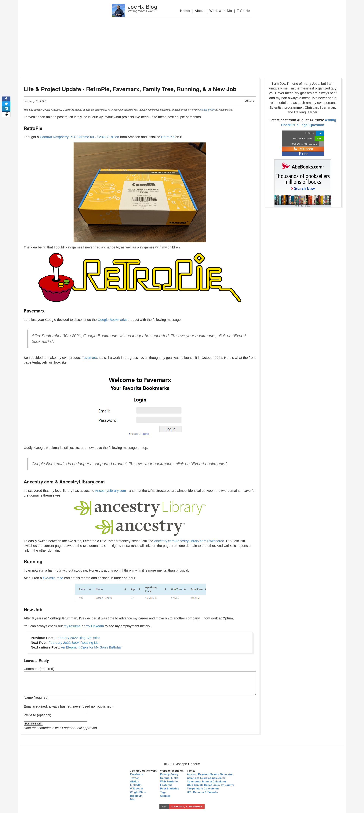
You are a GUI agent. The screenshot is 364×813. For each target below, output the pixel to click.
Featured (166, 785)
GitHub (134, 781)
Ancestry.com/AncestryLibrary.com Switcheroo (189, 541)
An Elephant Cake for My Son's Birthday (91, 647)
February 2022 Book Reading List (74, 643)
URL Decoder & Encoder (202, 792)
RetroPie (167, 137)
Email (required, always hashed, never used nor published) (68, 706)
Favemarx (89, 358)
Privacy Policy (169, 774)
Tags (163, 792)
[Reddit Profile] (303, 138)
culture (249, 100)
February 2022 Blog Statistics (78, 638)
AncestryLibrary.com (110, 491)
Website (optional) (37, 715)
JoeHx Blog (142, 6)
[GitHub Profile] (303, 133)
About (200, 10)
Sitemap (165, 795)
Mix (132, 799)
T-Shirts (243, 10)
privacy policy (207, 109)
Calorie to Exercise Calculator (206, 778)
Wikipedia (136, 788)
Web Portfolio (169, 781)
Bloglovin (136, 795)
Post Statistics (169, 788)
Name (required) (36, 697)
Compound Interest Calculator (206, 781)
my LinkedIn (95, 626)
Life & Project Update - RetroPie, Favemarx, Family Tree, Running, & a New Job (130, 89)
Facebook (136, 774)
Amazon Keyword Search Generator (210, 774)
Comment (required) (39, 669)
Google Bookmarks (112, 320)
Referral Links (169, 778)
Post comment (33, 723)
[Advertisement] (182, 45)
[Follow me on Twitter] (303, 143)
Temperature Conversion (203, 788)
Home (185, 10)
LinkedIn (135, 785)
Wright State (138, 792)
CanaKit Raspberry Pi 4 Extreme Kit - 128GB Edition (79, 137)
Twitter (134, 778)
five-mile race (53, 578)
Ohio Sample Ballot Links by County (210, 785)
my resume (72, 626)
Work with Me (220, 10)
